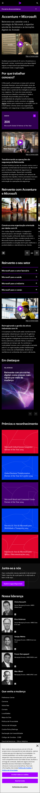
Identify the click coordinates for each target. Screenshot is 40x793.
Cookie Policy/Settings (10, 729)
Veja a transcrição (32, 56)
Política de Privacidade (10, 721)
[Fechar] (37, 745)
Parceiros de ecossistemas (11, 9)
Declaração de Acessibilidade (12, 733)
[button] (13, 583)
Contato (5, 709)
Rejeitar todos (20, 781)
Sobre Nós (5, 705)
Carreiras (5, 701)
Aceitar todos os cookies (19, 774)
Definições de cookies (20, 787)
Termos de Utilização (9, 725)
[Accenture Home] (20, 3)
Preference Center (8, 697)
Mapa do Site (6, 717)
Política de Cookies (24, 768)
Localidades (6, 713)
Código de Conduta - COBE (11, 737)
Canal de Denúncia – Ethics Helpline (15, 741)
